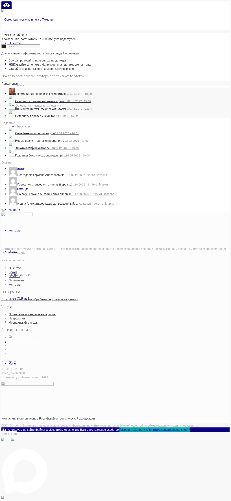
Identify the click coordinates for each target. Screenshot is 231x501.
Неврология (23, 126)
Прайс (20, 84)
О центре (15, 268)
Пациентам (16, 280)
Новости (14, 276)
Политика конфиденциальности (169, 429)
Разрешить (126, 429)
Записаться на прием (23, 343)
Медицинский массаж (23, 322)
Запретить (141, 429)
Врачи (13, 272)
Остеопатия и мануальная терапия (32, 314)
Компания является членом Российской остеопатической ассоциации (48, 418)
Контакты (15, 284)
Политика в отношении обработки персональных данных (39, 299)
